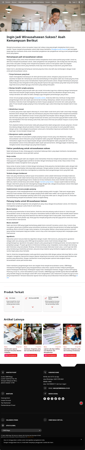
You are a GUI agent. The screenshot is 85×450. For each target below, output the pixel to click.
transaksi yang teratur (47, 182)
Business (14, 2)
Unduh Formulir (6, 400)
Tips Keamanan (6, 403)
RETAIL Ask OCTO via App (51, 377)
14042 (50, 381)
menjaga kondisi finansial (59, 49)
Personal (8, 2)
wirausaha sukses (39, 98)
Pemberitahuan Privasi (8, 405)
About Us (54, 2)
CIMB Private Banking (38, 2)
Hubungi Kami (5, 398)
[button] (70, 2)
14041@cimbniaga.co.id (61, 388)
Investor (48, 2)
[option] (42, 20)
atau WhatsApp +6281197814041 (53, 379)
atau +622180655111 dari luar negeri (54, 384)
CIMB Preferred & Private (24, 2)
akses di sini (31, 437)
